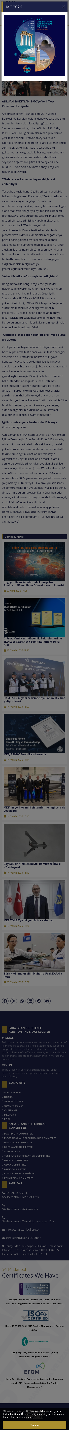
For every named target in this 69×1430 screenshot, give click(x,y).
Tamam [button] (34, 1425)
